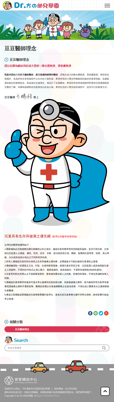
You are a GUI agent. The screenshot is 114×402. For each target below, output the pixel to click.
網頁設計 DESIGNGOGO (46, 395)
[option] (57, 20)
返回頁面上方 (105, 391)
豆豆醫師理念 (22, 329)
